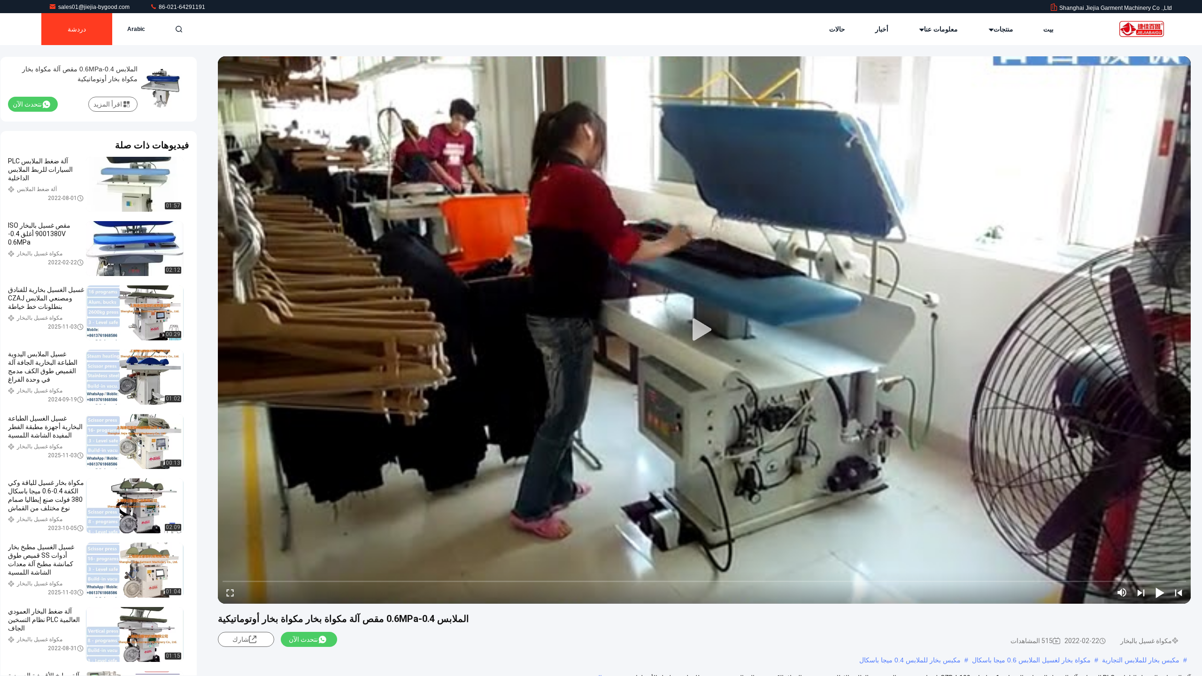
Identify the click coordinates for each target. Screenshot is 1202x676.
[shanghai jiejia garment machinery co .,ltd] (1142, 29)
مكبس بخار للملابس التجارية (1140, 660)
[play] (704, 330)
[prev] (1178, 592)
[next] (1141, 592)
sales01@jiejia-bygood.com (94, 7)
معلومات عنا (940, 29)
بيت (1048, 29)
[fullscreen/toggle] (230, 592)
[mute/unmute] (1122, 592)
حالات (837, 29)
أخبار (881, 29)
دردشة (77, 29)
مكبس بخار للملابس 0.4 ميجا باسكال (910, 660)
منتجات (1002, 29)
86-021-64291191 (181, 7)
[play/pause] (1159, 592)
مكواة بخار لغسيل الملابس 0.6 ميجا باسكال (1031, 660)
